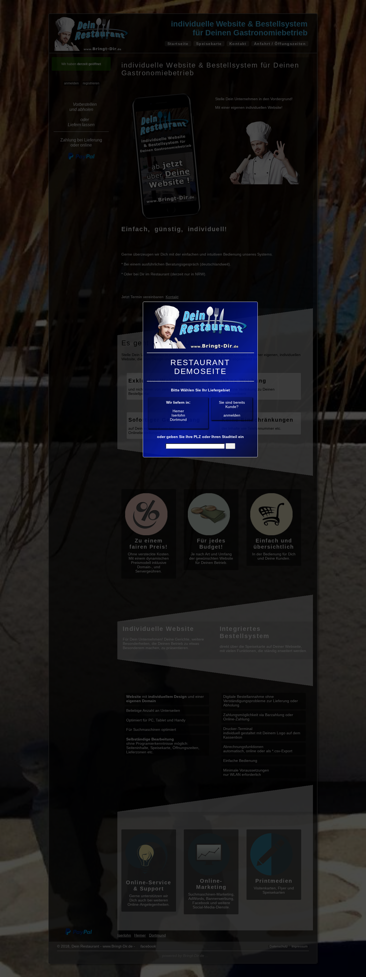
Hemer (178, 411)
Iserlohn (178, 415)
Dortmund (178, 419)
